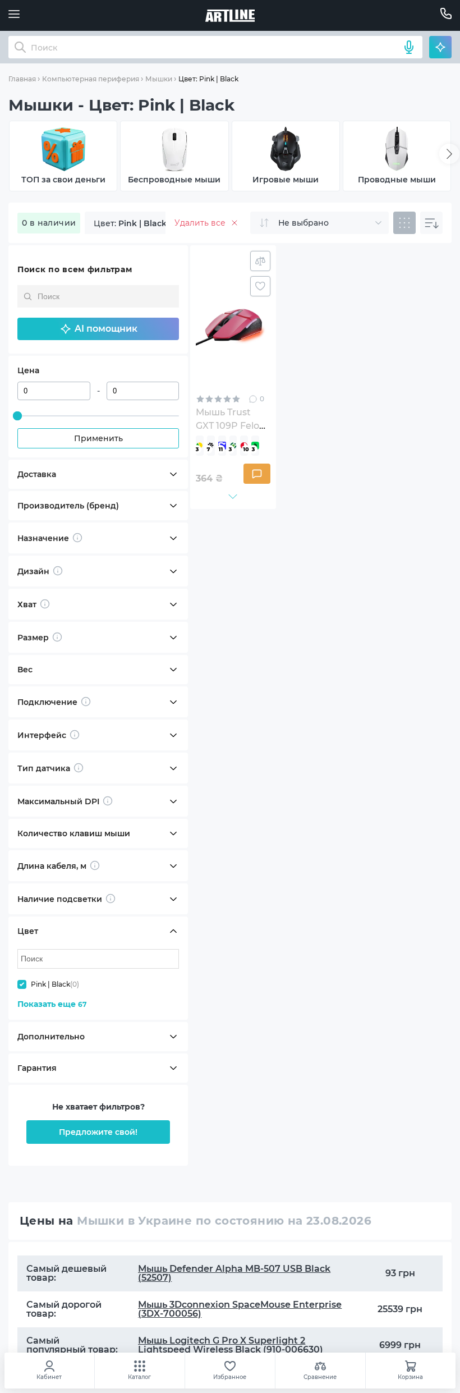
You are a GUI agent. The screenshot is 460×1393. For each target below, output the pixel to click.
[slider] (17, 415)
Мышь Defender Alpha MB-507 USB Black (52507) (234, 1273)
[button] (98, 329)
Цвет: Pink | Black (208, 79)
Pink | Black (55, 984)
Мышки (158, 79)
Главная (22, 79)
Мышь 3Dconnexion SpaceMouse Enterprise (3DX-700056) (240, 1309)
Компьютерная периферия (90, 79)
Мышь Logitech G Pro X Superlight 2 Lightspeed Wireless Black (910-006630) (230, 1345)
